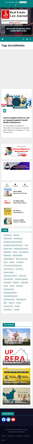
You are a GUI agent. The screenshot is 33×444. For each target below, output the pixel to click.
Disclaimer (19, 436)
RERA (5, 303)
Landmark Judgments (21, 279)
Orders (6, 286)
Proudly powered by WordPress (14, 429)
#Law (26, 245)
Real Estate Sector (9, 299)
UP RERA (16, 309)
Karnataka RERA (8, 279)
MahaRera (16, 282)
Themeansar (21, 431)
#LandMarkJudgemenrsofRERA (13, 242)
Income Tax (22, 276)
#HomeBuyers (18, 238)
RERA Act (11, 303)
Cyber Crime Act (8, 269)
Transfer (17, 306)
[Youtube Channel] (13, 419)
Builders (12, 262)
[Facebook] (3, 419)
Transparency (8, 309)
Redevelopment (21, 299)
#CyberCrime (8, 235)
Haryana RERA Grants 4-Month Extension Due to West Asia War (19, 222)
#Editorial (16, 235)
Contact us (27, 436)
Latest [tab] (7, 186)
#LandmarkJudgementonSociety (13, 245)
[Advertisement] (16, 66)
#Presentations (23, 252)
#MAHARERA (7, 252)
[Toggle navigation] (30, 39)
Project (12, 286)
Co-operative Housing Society (13, 265)
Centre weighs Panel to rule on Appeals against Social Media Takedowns (16, 120)
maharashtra (7, 282)
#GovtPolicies (8, 238)
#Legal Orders (8, 248)
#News (15, 252)
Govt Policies (19, 269)
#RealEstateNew (17, 255)
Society (18, 303)
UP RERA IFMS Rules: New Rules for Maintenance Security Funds (19, 203)
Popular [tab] (15, 186)
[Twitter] (8, 419)
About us (3, 436)
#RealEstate (7, 255)
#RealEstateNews (9, 259)
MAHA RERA (24, 282)
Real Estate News (9, 289)
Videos (3, 440)
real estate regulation (10, 292)
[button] (23, 39)
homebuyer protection (10, 276)
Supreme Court (8, 306)
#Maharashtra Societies (21, 248)
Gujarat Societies (9, 272)
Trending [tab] (25, 186)
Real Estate (19, 286)
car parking (19, 262)
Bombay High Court (21, 259)
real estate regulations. (11, 296)
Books (5, 262)
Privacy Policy (11, 436)
